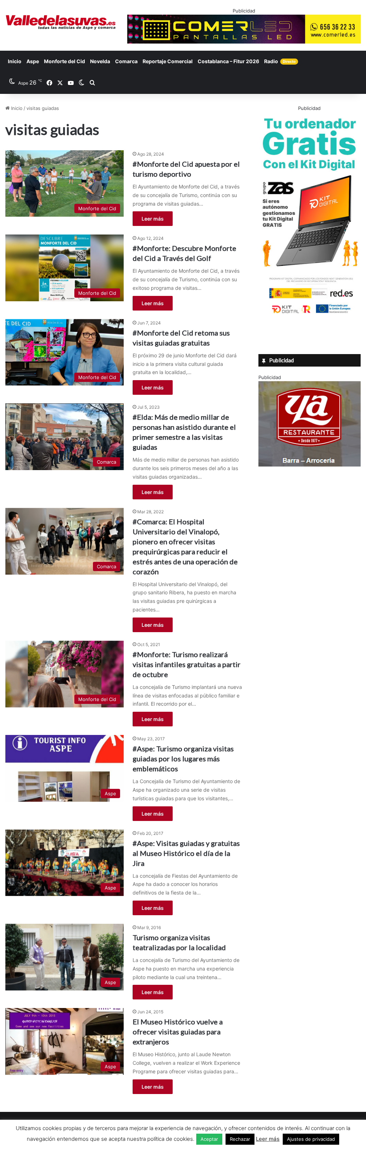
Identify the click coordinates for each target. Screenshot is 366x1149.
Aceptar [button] (209, 1139)
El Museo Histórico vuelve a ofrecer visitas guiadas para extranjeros (178, 1031)
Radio (280, 61)
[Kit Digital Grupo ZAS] (309, 314)
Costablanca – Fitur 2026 (228, 61)
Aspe (32, 61)
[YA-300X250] (309, 465)
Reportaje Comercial (168, 61)
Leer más (153, 219)
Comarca (126, 61)
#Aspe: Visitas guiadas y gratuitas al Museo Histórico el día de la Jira (186, 853)
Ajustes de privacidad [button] (311, 1139)
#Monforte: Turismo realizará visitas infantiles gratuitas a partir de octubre (187, 664)
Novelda (100, 61)
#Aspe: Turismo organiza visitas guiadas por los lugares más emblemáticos (183, 758)
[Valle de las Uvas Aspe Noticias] (61, 22)
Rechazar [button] (240, 1139)
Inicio (14, 61)
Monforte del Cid (64, 61)
